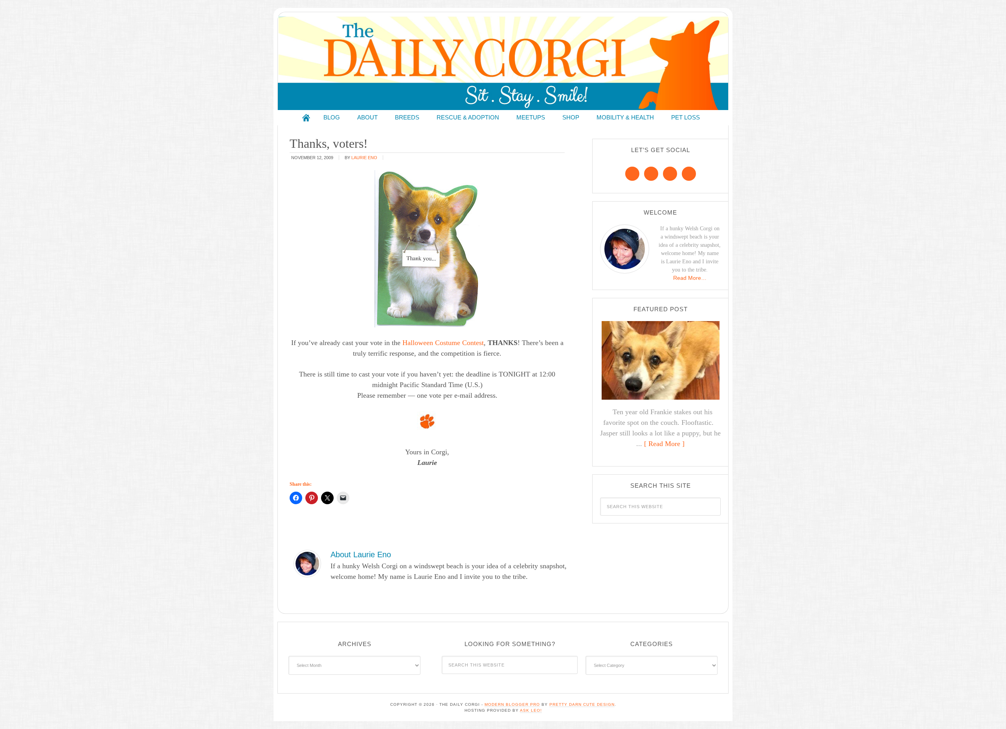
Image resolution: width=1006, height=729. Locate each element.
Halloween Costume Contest (443, 343)
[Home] (306, 117)
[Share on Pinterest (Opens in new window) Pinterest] (311, 498)
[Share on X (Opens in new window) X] (327, 498)
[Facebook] (632, 174)
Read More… (690, 278)
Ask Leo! (531, 710)
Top (987, 710)
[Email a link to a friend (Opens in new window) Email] (343, 498)
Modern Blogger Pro (512, 704)
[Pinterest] (651, 174)
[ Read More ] (664, 444)
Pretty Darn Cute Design (582, 704)
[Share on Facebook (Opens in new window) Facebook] (296, 498)
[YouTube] (689, 174)
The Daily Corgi (503, 63)
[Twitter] (670, 174)
